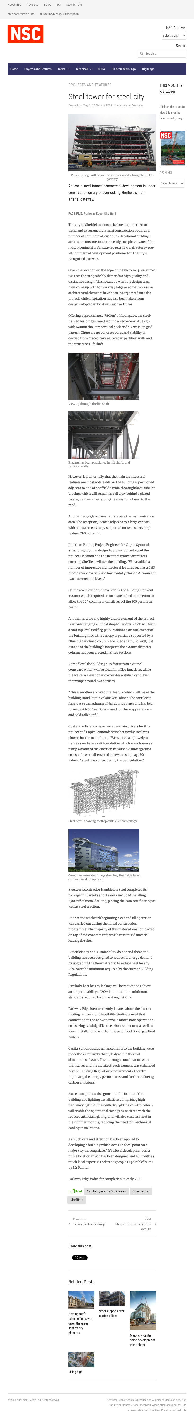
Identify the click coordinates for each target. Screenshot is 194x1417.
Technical (82, 69)
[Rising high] (81, 1359)
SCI (59, 4)
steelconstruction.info (21, 14)
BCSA (47, 4)
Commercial (140, 1191)
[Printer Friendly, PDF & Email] (76, 1190)
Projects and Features (38, 69)
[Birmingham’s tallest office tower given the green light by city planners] (81, 1299)
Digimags (148, 69)
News (61, 69)
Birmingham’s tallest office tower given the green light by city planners (80, 1323)
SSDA (101, 69)
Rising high (75, 1372)
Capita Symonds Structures (106, 1191)
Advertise (32, 4)
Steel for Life (74, 4)
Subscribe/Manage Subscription (59, 14)
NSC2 (106, 105)
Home (14, 69)
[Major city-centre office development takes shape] (143, 1310)
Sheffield (76, 1200)
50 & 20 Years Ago (124, 69)
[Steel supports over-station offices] (112, 1298)
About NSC (14, 4)
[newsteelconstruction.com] (25, 34)
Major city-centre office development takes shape (142, 1340)
